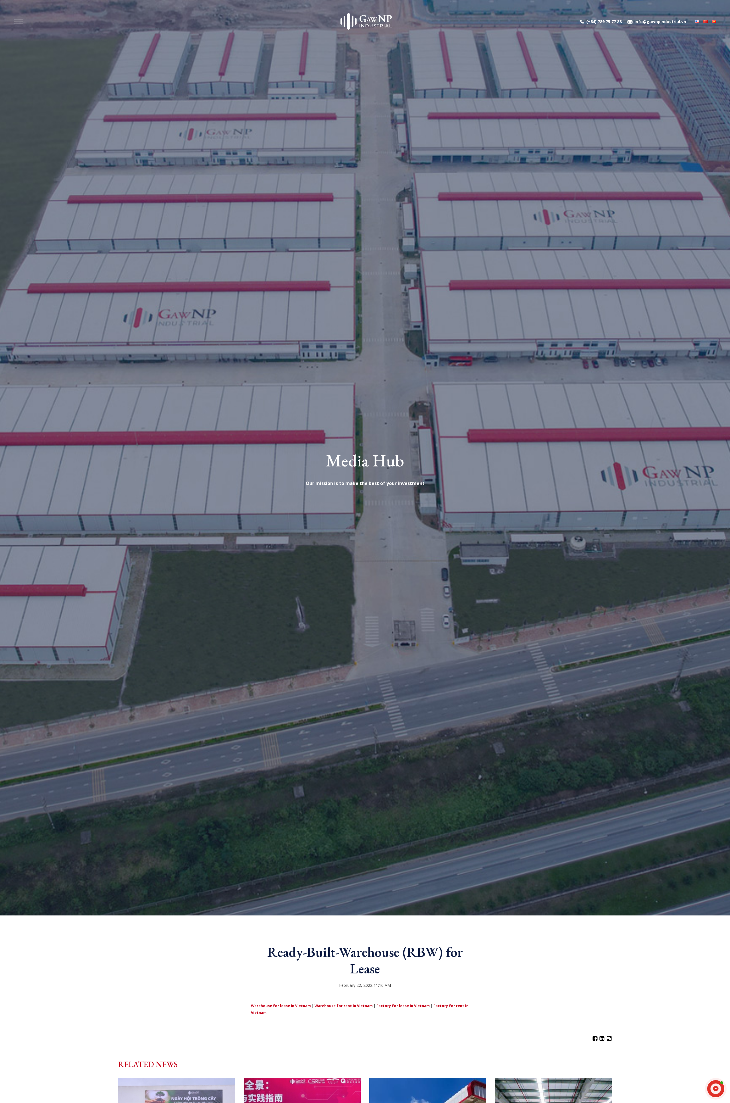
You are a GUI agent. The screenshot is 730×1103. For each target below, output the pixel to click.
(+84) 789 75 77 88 (604, 21)
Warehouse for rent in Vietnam (344, 1005)
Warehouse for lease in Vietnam (281, 1005)
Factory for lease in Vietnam (403, 1005)
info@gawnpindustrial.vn (660, 21)
